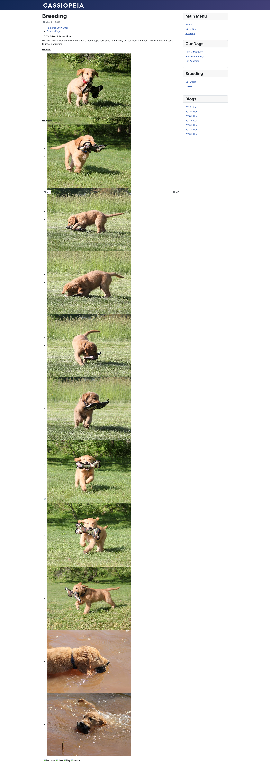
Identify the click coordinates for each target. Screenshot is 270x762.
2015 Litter (191, 125)
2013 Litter (191, 129)
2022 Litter (191, 107)
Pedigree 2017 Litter (57, 27)
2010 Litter (191, 134)
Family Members (194, 52)
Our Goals (190, 81)
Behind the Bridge (194, 56)
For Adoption (192, 61)
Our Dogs (190, 29)
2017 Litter (191, 120)
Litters (188, 86)
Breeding (190, 33)
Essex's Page (54, 31)
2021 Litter (191, 111)
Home (188, 24)
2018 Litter (191, 116)
